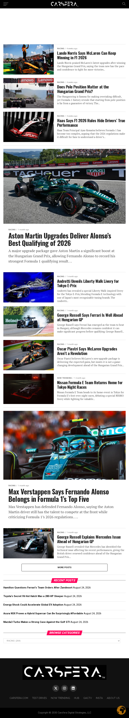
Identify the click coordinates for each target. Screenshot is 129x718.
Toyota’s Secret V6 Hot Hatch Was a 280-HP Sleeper (33, 596)
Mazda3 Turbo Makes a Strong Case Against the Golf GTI (36, 622)
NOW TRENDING (60, 698)
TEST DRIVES (39, 698)
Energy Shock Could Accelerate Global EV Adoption (33, 604)
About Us (113, 698)
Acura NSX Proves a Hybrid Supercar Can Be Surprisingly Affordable (43, 613)
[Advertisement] (68, 26)
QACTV (87, 698)
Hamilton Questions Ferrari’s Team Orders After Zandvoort (37, 587)
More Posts (65, 567)
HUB (76, 698)
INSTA (99, 698)
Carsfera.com (19, 698)
